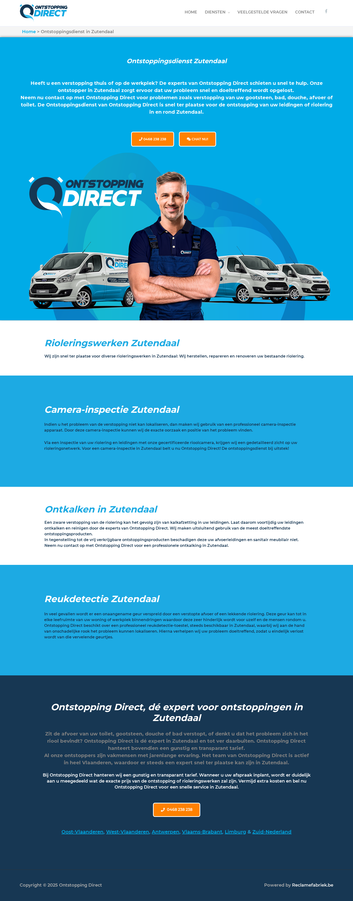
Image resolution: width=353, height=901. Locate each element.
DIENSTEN (215, 12)
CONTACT (305, 12)
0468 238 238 (154, 139)
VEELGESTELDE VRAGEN (262, 12)
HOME (191, 12)
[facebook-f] (326, 11)
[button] (176, 810)
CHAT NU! (199, 139)
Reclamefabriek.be (312, 885)
